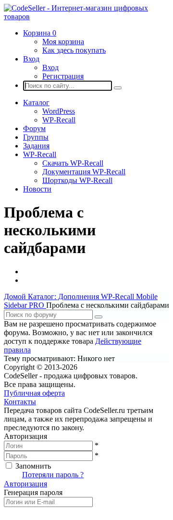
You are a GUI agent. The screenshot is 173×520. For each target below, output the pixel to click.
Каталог (36, 102)
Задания (36, 146)
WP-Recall (58, 120)
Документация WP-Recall (83, 172)
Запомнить (33, 466)
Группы (36, 137)
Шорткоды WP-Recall (77, 180)
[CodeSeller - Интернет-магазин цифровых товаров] (86, 16)
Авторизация (25, 484)
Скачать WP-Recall (72, 163)
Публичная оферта (34, 393)
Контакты (20, 402)
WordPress (58, 111)
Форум (34, 128)
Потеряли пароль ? (53, 475)
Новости (37, 189)
